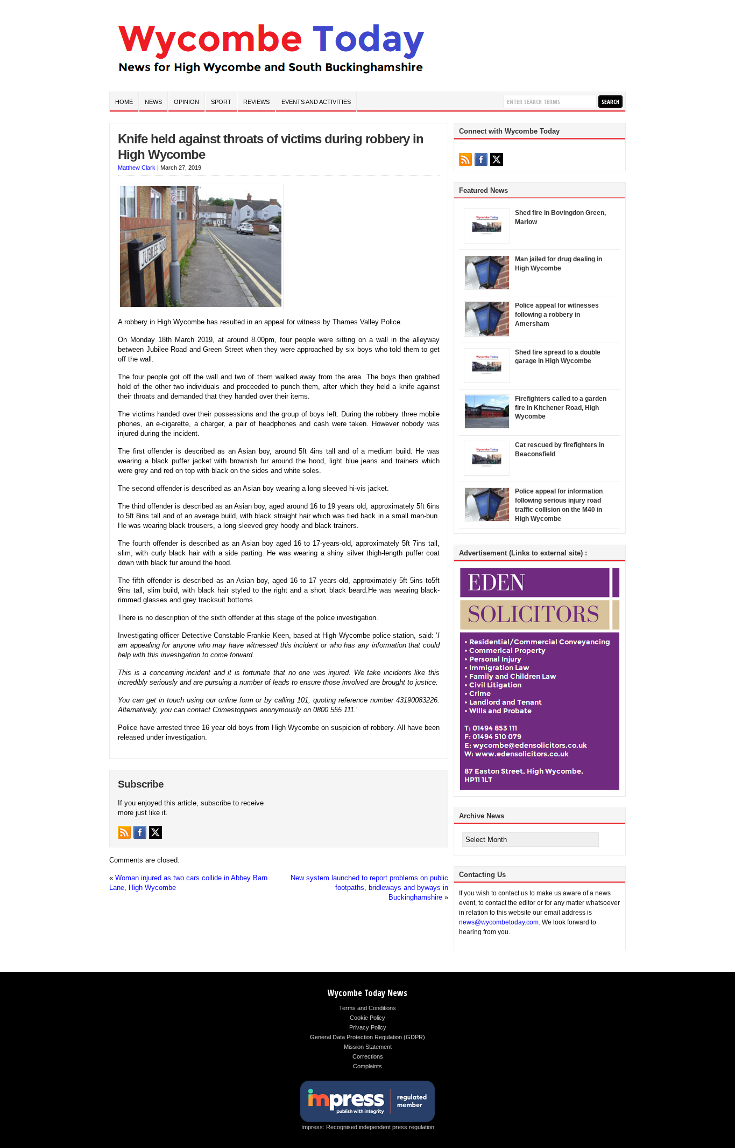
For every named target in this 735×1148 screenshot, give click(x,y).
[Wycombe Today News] (270, 76)
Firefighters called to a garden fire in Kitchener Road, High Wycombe (560, 408)
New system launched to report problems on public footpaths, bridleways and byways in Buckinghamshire (369, 887)
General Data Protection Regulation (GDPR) (367, 1037)
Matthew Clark (137, 167)
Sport (221, 102)
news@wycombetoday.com (499, 922)
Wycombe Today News (367, 993)
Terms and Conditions (367, 1008)
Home (124, 102)
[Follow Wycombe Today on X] (155, 832)
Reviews (256, 102)
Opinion (186, 102)
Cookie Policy (367, 1017)
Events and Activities (316, 102)
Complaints (367, 1066)
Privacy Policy (367, 1027)
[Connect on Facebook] (139, 832)
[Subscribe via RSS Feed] (124, 832)
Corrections (367, 1056)
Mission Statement (368, 1046)
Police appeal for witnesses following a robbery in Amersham (557, 315)
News (153, 102)
